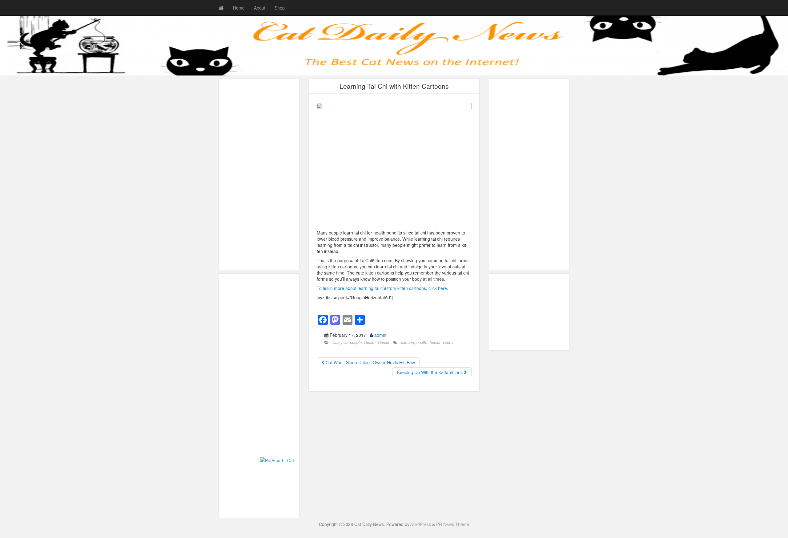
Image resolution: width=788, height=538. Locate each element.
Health (370, 342)
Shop (280, 8)
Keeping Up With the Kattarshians (430, 372)
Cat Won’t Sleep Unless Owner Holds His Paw (369, 362)
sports (448, 342)
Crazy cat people (347, 342)
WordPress (420, 524)
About (259, 8)
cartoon (407, 342)
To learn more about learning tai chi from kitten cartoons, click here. (382, 288)
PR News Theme (452, 524)
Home (239, 8)
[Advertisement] (259, 174)
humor (435, 342)
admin (380, 335)
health (421, 342)
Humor (383, 342)
